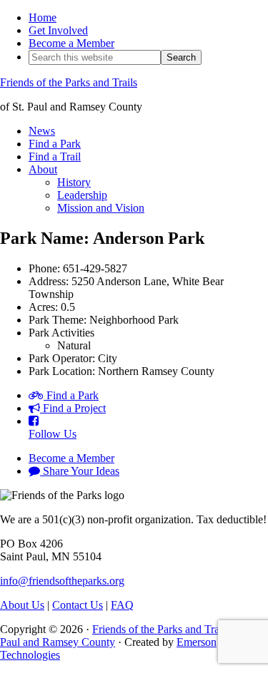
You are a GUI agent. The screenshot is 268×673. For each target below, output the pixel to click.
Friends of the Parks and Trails (68, 82)
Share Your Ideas (79, 471)
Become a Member (71, 458)
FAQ (122, 605)
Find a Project (73, 408)
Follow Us (52, 434)
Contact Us (77, 605)
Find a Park (71, 395)
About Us (22, 605)
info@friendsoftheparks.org (62, 581)
